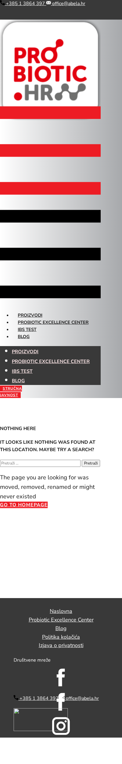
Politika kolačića (61, 637)
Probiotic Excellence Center (53, 322)
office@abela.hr (68, 3)
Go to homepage (24, 505)
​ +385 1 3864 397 (25, 3)
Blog (24, 337)
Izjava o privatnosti (61, 645)
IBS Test (27, 329)
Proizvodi (30, 315)
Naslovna (61, 611)
